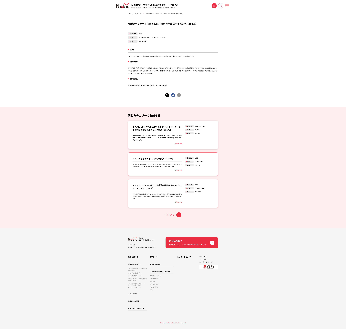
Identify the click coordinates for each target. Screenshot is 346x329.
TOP (129, 14)
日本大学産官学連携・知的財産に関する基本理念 (137, 269)
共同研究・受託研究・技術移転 (160, 271)
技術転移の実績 (155, 264)
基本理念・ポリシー (134, 264)
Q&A (151, 290)
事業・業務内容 (133, 257)
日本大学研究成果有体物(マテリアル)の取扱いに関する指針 (137, 284)
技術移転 (152, 281)
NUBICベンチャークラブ (136, 308)
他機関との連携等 (133, 301)
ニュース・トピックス (184, 257)
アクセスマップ (203, 257)
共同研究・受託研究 (155, 276)
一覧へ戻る (169, 215)
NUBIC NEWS (132, 294)
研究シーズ (138, 14)
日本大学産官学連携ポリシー (135, 273)
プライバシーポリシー (205, 262)
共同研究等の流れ (155, 278)
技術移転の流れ (154, 284)
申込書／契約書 (154, 287)
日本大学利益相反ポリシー (135, 288)
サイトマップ (202, 259)
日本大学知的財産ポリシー (135, 276)
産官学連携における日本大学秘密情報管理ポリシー (137, 279)
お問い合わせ (214, 5)
